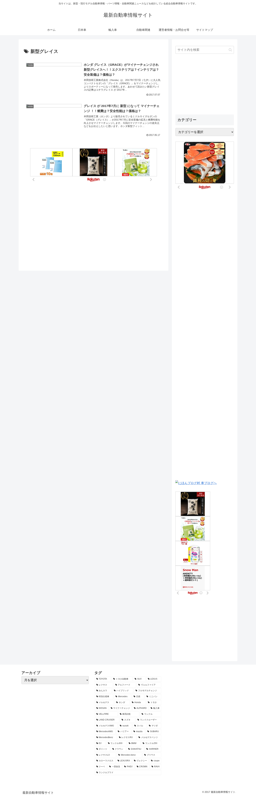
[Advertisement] (204, 84)
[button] (230, 50)
